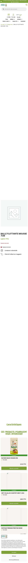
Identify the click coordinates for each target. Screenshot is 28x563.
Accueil (2, 24)
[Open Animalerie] (21, 19)
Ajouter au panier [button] (14, 468)
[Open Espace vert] (18, 21)
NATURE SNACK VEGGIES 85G (9, 458)
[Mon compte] (13, 15)
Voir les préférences (14, 559)
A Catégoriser (9, 24)
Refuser (14, 556)
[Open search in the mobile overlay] (14, 9)
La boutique (8, 17)
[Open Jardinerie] (14, 19)
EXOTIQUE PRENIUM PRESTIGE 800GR (11, 528)
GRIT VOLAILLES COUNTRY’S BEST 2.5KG (12, 493)
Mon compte (13, 17)
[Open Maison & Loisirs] (9, 21)
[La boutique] (9, 15)
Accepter (14, 552)
